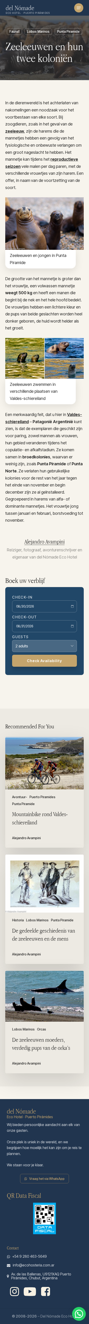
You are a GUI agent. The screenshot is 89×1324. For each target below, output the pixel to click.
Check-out (24, 617)
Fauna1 (14, 31)
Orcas (41, 1029)
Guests (20, 637)
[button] (78, 8)
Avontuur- (19, 797)
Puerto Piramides (42, 797)
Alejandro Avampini (44, 541)
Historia (18, 920)
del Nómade (20, 8)
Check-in (22, 597)
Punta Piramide (68, 31)
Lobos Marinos (38, 31)
